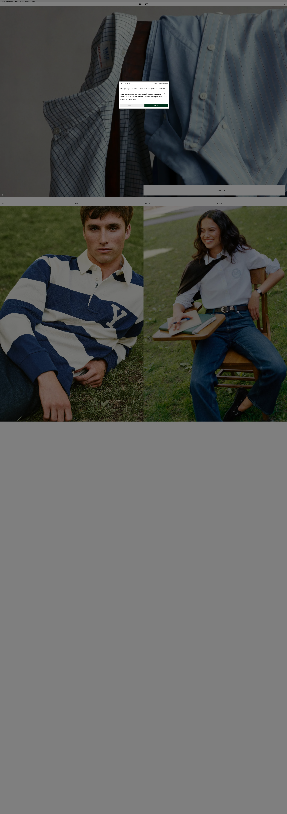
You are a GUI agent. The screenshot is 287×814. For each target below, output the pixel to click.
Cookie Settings (132, 105)
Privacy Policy (123, 99)
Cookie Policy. (132, 99)
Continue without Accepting (161, 83)
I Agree (156, 105)
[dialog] (144, 95)
